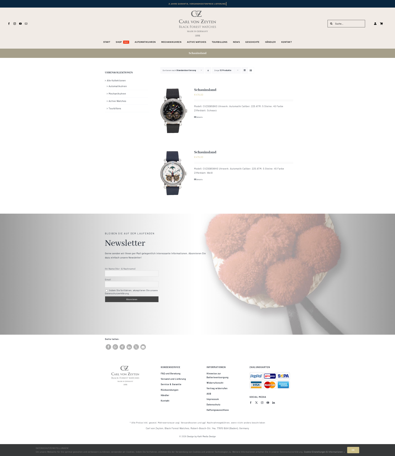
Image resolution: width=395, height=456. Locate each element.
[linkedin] (273, 402)
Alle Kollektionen (116, 80)
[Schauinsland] (173, 110)
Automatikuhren (118, 86)
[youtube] (20, 23)
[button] (108, 347)
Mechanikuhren (117, 93)
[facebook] (9, 23)
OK (353, 450)
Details (199, 117)
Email (108, 279)
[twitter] (256, 402)
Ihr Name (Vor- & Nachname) (120, 268)
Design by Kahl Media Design (201, 436)
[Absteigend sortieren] (208, 70)
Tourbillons (115, 108)
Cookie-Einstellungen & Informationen (323, 452)
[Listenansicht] (251, 70)
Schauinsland (205, 90)
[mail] (26, 23)
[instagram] (14, 23)
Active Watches (117, 101)
